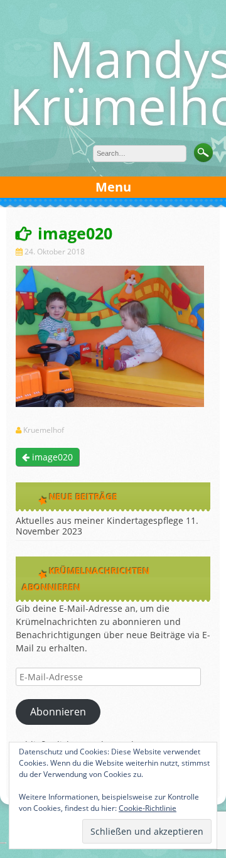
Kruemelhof (43, 430)
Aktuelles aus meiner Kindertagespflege (99, 520)
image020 (51, 457)
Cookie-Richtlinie (147, 808)
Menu (113, 186)
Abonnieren (58, 712)
